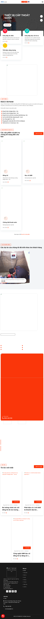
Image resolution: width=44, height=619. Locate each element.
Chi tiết (4, 41)
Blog (4, 505)
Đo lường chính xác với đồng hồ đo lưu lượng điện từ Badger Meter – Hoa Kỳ (10, 509)
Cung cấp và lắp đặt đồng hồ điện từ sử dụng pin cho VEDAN (12, 279)
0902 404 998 (8, 418)
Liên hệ (25, 586)
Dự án (25, 577)
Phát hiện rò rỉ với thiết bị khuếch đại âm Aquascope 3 (32, 509)
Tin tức (11, 505)
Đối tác (25, 579)
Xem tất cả (38, 133)
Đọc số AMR (28, 175)
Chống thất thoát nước (10, 222)
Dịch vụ (25, 575)
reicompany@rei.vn (9, 608)
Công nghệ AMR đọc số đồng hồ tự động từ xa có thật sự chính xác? (21, 555)
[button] (41, 16)
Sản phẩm (25, 572)
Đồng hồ (5, 175)
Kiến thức (7, 505)
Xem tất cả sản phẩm (25, 234)
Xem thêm (5, 182)
